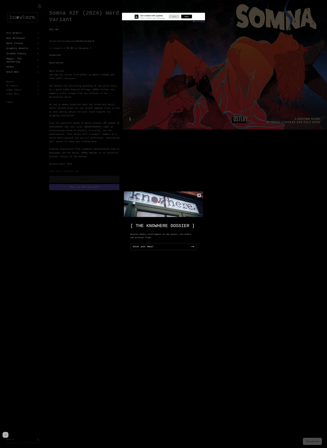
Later (174, 16)
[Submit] (192, 246)
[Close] (199, 195)
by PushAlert (200, 21)
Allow (187, 16)
